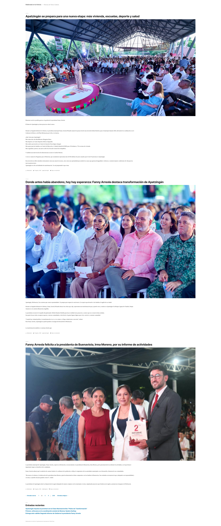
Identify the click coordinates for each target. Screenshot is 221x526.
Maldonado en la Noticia (33, 4)
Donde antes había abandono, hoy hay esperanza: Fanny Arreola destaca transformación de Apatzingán (95, 182)
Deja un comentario (56, 170)
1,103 (53, 495)
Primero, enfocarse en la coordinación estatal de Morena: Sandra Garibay (51, 511)
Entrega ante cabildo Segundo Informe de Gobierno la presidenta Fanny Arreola (53, 513)
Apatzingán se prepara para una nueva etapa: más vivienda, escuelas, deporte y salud (82, 16)
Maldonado (29, 170)
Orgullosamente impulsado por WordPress (45, 521)
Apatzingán (46, 170)
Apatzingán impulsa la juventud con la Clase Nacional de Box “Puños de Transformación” (56, 509)
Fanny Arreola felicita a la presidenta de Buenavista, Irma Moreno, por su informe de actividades (89, 344)
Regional (46, 489)
